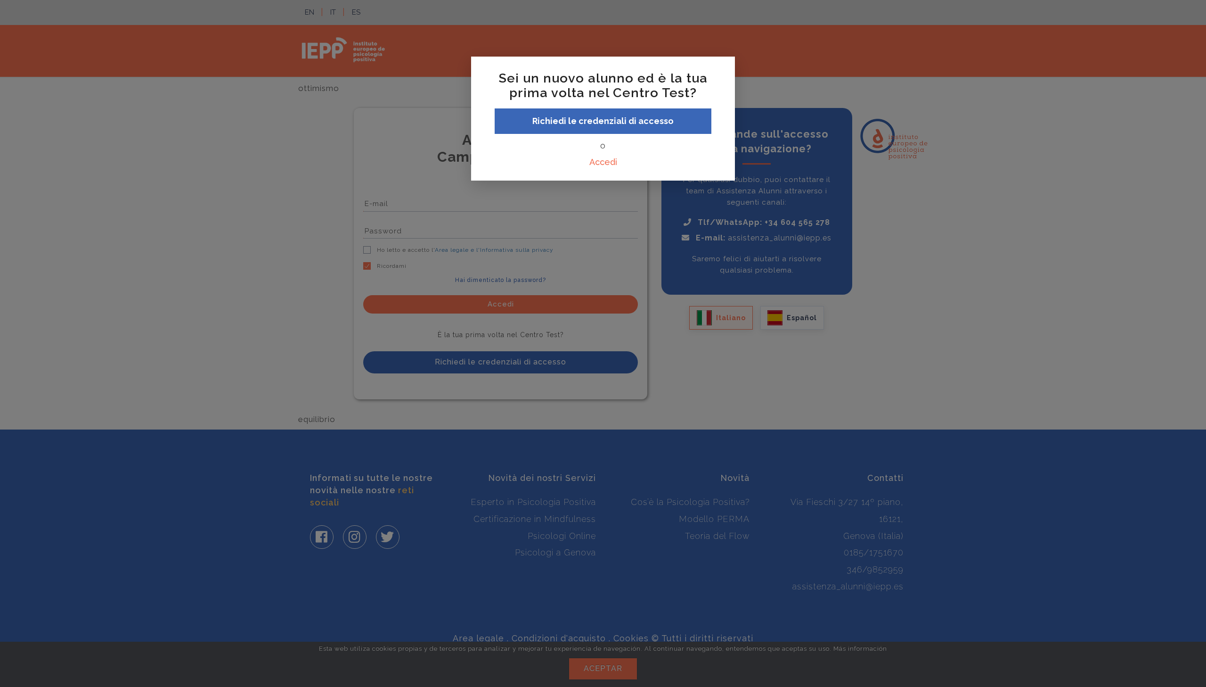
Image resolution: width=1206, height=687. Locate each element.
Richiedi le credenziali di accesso (603, 121)
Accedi (603, 162)
